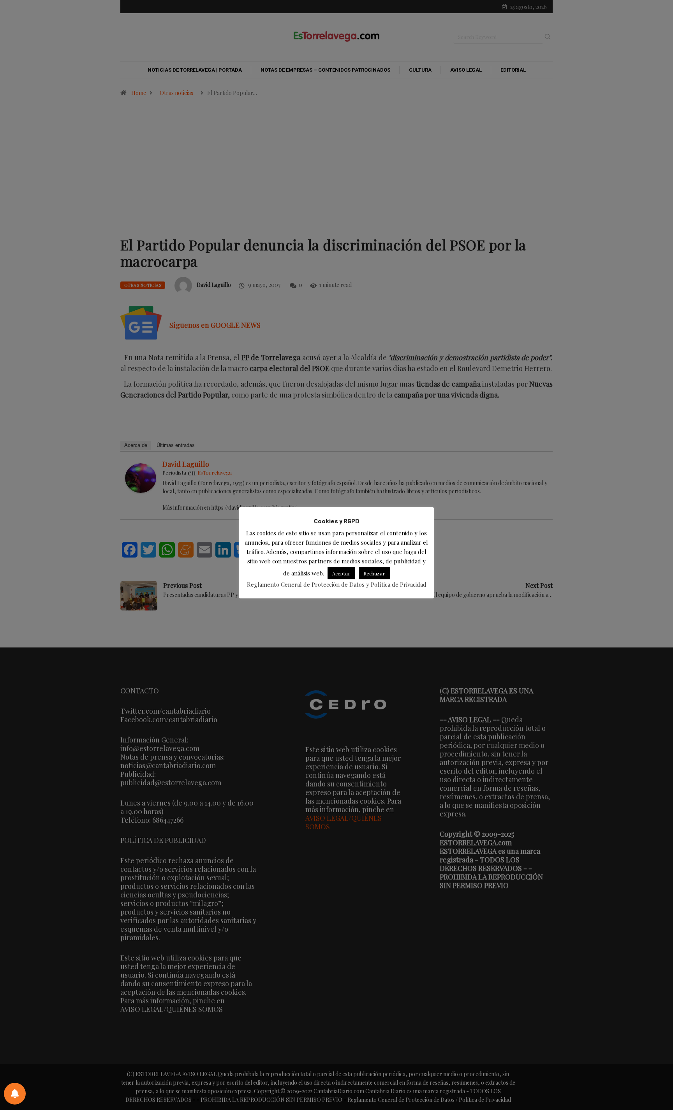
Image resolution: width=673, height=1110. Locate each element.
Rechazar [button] (374, 573)
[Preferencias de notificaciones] (15, 1094)
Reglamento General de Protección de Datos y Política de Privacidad (336, 585)
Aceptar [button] (341, 573)
